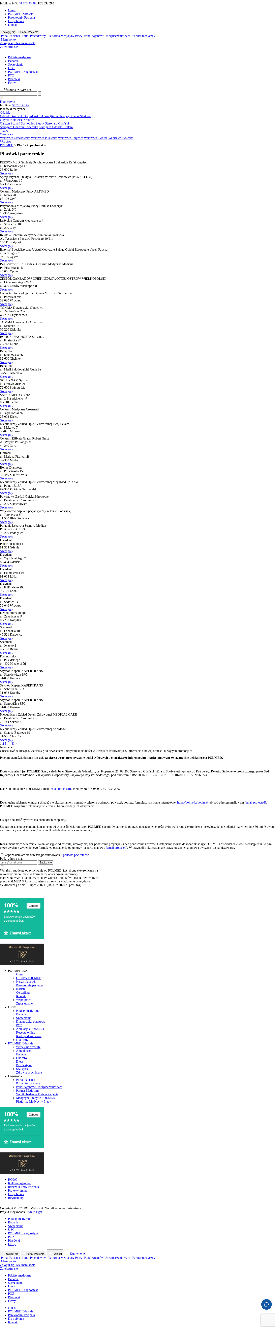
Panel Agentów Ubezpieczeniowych (39, 1087)
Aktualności (23, 1050)
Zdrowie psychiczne (29, 1072)
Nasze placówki (26, 981)
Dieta (19, 1061)
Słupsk (40, 123)
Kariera (21, 989)
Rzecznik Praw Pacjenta (23, 1187)
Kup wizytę (7, 101)
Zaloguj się (8, 31)
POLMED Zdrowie (20, 14)
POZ (11, 75)
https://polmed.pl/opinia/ (192, 802)
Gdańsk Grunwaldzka (14, 116)
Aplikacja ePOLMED (30, 1029)
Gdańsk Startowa (80, 116)
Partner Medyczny (27, 1090)
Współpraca (23, 999)
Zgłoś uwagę (24, 1003)
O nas (12, 10)
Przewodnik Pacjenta (21, 17)
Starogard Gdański (57, 123)
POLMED (6, 145)
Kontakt (13, 24)
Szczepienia (15, 64)
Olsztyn (5, 123)
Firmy (12, 82)
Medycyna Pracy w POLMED (35, 1098)
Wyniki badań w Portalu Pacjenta (37, 1094)
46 (12, 743)
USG (11, 68)
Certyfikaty (23, 992)
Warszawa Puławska (44, 138)
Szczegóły (6, 173)
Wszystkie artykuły (28, 1047)
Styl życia (22, 1069)
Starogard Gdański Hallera (56, 127)
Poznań (15, 123)
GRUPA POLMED (28, 978)
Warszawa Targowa (70, 138)
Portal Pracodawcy (28, 1083)
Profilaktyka (24, 1065)
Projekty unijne (17, 1190)
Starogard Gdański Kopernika (19, 127)
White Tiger (34, 1212)
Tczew (4, 130)
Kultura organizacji (20, 1183)
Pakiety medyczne (19, 57)
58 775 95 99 (27, 3)
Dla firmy (22, 1039)
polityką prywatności (76, 855)
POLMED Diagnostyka (23, 71)
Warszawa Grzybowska (15, 138)
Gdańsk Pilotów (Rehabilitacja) (49, 116)
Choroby (21, 1058)
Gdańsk (5, 112)
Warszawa (6, 134)
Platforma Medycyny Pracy (33, 1101)
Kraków (28, 119)
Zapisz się (46, 862)
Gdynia (4, 119)
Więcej (58, 1253)
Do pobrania (16, 21)
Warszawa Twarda (96, 138)
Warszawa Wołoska (120, 138)
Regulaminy (16, 1197)
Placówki (14, 79)
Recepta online (25, 1032)
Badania (13, 61)
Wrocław (5, 141)
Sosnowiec (28, 123)
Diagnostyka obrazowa (30, 1021)
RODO (13, 1179)
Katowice (16, 119)
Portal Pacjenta (29, 31)
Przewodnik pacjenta (29, 985)
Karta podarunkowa (28, 1036)
